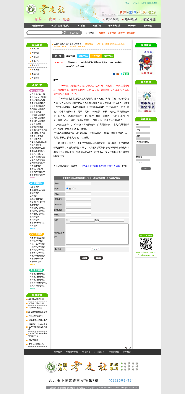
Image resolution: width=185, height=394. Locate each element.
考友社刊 (35, 61)
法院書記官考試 (36, 127)
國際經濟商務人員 (37, 148)
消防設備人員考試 (37, 211)
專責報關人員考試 (37, 214)
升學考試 (95, 56)
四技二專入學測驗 (37, 244)
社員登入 (134, 3)
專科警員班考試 (36, 241)
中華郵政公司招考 (37, 151)
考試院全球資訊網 (36, 299)
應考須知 (35, 70)
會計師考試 (34, 217)
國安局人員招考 (36, 154)
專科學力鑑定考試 (37, 280)
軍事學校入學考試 (37, 253)
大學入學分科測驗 (37, 256)
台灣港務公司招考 (37, 163)
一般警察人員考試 (37, 115)
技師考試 (33, 196)
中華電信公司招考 (37, 175)
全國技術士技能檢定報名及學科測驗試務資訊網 (37, 326)
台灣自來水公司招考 (38, 97)
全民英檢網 (33, 340)
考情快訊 (35, 53)
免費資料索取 (72, 352)
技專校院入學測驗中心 (37, 320)
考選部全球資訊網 (36, 303)
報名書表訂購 (114, 25)
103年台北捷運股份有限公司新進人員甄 (101, 166)
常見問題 (86, 352)
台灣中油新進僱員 (37, 100)
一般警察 (101, 33)
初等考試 (111, 33)
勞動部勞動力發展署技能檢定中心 (37, 334)
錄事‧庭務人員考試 (37, 133)
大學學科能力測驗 (37, 238)
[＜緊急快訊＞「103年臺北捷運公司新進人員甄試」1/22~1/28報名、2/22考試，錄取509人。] (114, 74)
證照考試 (83, 56)
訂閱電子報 (100, 352)
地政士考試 (34, 205)
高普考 (121, 33)
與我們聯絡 (114, 352)
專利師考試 (34, 220)
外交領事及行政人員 (38, 142)
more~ (32, 178)
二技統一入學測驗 (37, 247)
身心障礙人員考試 (37, 109)
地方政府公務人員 (37, 94)
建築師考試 (34, 193)
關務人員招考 (35, 112)
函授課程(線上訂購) (60, 25)
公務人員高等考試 (37, 160)
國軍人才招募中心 (36, 344)
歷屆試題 (35, 74)
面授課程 (97, 25)
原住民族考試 (35, 139)
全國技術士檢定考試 (38, 283)
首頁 (127, 3)
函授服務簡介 (38, 25)
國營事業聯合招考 (37, 172)
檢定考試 (108, 56)
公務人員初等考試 (37, 106)
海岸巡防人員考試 (37, 121)
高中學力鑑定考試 (37, 274)
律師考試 (33, 225)
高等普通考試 (35, 166)
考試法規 (35, 78)
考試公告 (35, 49)
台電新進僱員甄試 (37, 103)
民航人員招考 (35, 145)
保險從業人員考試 (37, 208)
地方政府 (131, 33)
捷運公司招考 (75, 44)
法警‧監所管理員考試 (38, 130)
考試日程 (35, 57)
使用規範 (127, 352)
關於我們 (58, 352)
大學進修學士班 (36, 258)
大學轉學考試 (35, 261)
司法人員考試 (35, 124)
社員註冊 (143, 3)
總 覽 (58, 56)
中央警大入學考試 (37, 250)
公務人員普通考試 (37, 157)
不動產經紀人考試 (37, 190)
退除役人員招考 (36, 169)
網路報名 (132, 25)
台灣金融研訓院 (35, 308)
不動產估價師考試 (37, 222)
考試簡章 (35, 65)
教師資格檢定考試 (37, 286)
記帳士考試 (34, 187)
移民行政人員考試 (37, 118)
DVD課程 (81, 25)
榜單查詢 (148, 25)
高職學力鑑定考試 (37, 277)
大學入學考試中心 (36, 316)
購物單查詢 (152, 3)
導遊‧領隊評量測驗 (37, 202)
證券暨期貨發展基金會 (37, 312)
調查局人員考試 (36, 136)
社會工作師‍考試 (36, 199)
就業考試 (64, 44)
